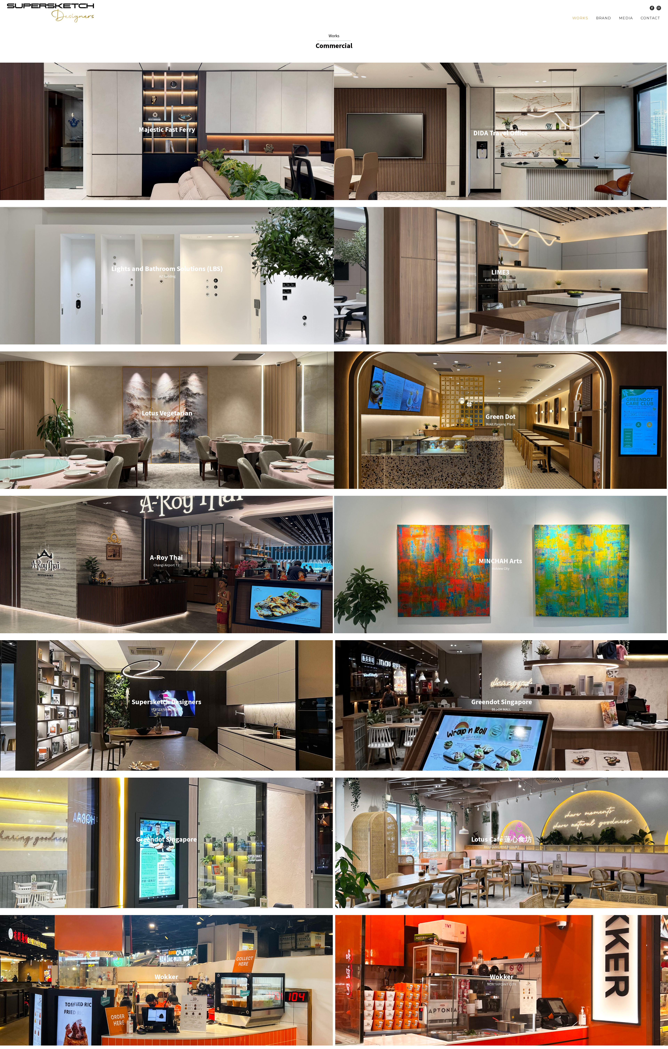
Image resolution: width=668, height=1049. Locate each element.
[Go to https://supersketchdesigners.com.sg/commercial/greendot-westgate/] (166, 843)
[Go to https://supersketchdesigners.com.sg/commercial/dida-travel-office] (500, 131)
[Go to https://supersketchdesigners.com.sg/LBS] (167, 272)
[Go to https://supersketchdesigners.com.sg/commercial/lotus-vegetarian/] (167, 416)
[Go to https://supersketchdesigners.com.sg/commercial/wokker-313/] (166, 980)
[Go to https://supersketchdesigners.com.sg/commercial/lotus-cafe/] (501, 843)
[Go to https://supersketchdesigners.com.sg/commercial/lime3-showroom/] (500, 275)
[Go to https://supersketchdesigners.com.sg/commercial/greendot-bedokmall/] (501, 705)
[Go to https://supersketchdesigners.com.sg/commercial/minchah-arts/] (500, 564)
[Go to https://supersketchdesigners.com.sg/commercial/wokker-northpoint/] (501, 980)
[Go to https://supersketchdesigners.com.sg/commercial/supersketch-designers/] (166, 705)
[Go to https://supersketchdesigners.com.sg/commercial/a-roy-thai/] (166, 561)
